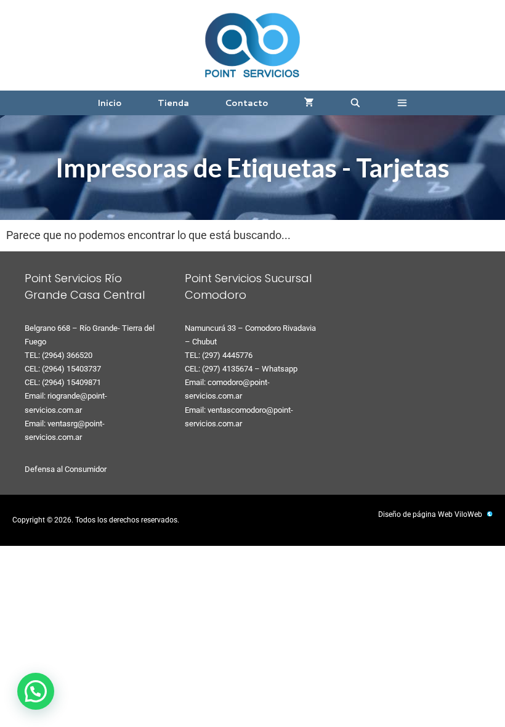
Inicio (109, 103)
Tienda (173, 103)
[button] (402, 103)
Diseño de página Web (415, 514)
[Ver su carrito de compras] (309, 103)
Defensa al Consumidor (66, 469)
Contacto (247, 103)
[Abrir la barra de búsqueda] (355, 103)
